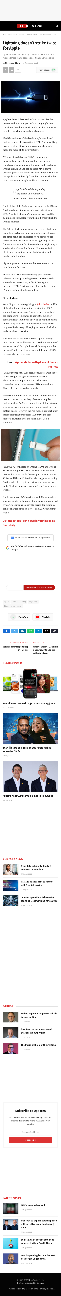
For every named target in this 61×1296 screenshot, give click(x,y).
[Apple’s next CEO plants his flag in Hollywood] (30, 776)
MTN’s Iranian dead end (33, 1205)
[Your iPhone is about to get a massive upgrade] (30, 683)
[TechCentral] (30, 26)
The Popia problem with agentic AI (38, 1045)
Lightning (33, 601)
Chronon (40, 1283)
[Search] (56, 26)
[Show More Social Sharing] (18, 70)
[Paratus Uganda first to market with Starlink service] (10, 885)
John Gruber (43, 304)
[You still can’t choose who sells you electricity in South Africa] (10, 1243)
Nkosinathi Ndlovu (12, 63)
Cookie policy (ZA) (17, 1288)
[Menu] (5, 26)
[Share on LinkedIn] (11, 70)
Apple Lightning (19, 601)
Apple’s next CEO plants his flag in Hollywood (28, 795)
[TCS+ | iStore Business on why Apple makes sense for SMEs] (30, 728)
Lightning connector (13, 606)
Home (5, 34)
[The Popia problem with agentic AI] (10, 1048)
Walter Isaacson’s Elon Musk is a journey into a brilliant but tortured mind (45, 650)
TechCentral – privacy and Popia (41, 1288)
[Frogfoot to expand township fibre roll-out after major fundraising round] (10, 1224)
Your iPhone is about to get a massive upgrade (29, 703)
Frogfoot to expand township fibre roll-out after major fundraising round (39, 1224)
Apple (6, 601)
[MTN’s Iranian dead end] (10, 1208)
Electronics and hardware (27, 34)
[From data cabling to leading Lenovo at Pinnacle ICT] (10, 869)
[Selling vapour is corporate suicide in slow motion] (10, 1017)
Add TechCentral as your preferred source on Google (32, 548)
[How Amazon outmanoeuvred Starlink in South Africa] (10, 1032)
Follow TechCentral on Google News (33, 537)
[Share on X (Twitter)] (5, 70)
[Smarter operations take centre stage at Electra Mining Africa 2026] (10, 900)
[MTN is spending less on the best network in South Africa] (10, 1258)
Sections (12, 34)
